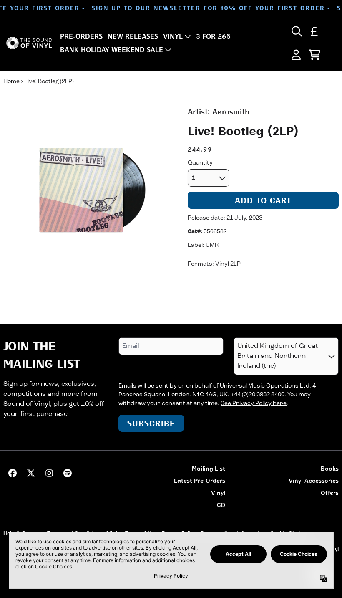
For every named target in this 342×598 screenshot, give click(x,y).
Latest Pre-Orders (199, 480)
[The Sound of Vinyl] (29, 43)
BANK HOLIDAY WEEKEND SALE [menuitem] (111, 50)
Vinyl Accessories (314, 480)
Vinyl (218, 492)
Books (330, 468)
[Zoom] (87, 190)
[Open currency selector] (314, 31)
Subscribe (151, 423)
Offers (330, 492)
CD (221, 504)
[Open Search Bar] (296, 31)
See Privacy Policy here (254, 403)
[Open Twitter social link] (31, 473)
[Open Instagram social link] (49, 473)
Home (11, 82)
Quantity (200, 163)
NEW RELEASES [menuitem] (133, 36)
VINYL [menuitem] (173, 36)
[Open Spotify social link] (67, 473)
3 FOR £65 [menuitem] (213, 36)
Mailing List (208, 468)
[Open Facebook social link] (12, 473)
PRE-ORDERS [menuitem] (81, 36)
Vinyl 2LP (228, 264)
